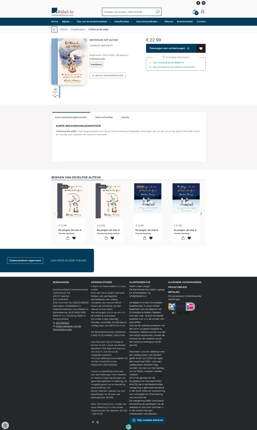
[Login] (203, 12)
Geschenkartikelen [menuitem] (147, 21)
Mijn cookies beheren (150, 420)
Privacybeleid (177, 287)
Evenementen (185, 21)
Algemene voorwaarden (184, 282)
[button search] (157, 12)
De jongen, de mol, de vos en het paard (79, 230)
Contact (201, 21)
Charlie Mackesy (101, 45)
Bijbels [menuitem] (66, 21)
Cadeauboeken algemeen (25, 260)
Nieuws (169, 21)
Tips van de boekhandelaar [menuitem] (92, 21)
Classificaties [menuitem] (122, 21)
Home (54, 21)
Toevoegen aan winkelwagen (167, 48)
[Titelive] (128, 426)
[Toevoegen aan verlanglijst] (201, 48)
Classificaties (78, 29)
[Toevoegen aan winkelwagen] (68, 238)
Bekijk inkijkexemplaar (108, 75)
